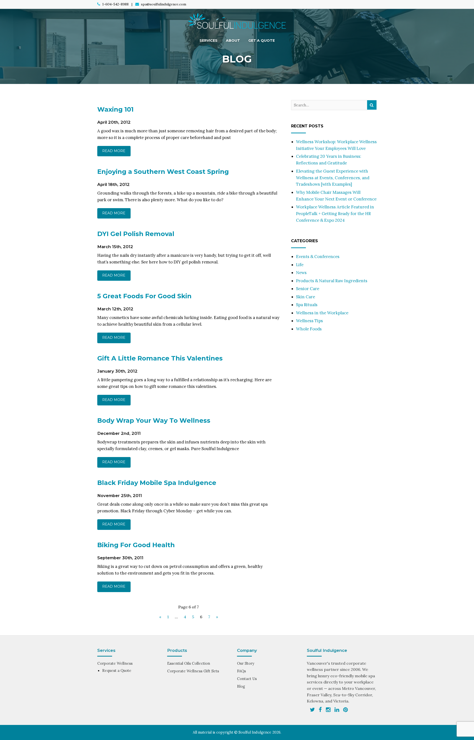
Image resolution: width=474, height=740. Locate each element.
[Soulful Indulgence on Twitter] (312, 709)
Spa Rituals (306, 304)
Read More (113, 151)
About (233, 40)
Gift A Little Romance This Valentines (160, 358)
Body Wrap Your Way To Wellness (153, 420)
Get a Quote (261, 40)
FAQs (241, 671)
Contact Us (247, 678)
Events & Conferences (317, 256)
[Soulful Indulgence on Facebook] (320, 709)
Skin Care (305, 297)
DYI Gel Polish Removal (135, 234)
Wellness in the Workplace (322, 313)
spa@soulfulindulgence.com (163, 4)
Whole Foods (309, 329)
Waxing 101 (115, 109)
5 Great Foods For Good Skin (144, 296)
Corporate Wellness (115, 663)
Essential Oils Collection (188, 663)
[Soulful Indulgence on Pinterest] (345, 709)
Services (208, 40)
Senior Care (307, 288)
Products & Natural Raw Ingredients (331, 280)
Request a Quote (116, 670)
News (301, 272)
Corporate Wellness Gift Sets (193, 671)
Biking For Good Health (136, 545)
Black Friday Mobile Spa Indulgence (156, 482)
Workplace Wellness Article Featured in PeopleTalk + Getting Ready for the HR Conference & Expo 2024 (335, 213)
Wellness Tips (309, 320)
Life (299, 264)
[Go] (371, 105)
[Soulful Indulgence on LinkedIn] (337, 709)
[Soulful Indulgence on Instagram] (328, 709)
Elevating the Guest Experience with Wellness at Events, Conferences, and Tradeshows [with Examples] (332, 177)
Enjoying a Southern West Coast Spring (163, 171)
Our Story (245, 663)
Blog (241, 686)
